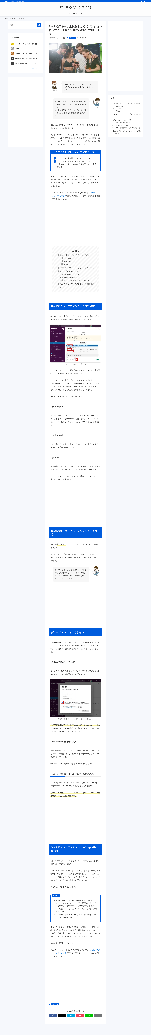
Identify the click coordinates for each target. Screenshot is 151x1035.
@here (65, 264)
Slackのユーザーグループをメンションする (76, 268)
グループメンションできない (70, 271)
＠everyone (67, 258)
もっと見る (35, 68)
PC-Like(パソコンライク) (75, 7)
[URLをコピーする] (98, 1015)
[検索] (144, 1)
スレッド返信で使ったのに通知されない (77, 280)
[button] (53, 1015)
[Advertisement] (75, 223)
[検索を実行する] (39, 25)
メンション (73, 38)
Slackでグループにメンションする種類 (74, 255)
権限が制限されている (71, 274)
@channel (67, 261)
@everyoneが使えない (71, 277)
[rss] (141, 1)
